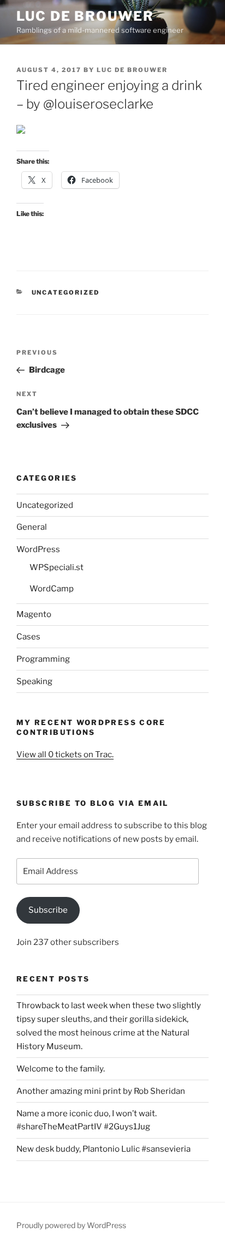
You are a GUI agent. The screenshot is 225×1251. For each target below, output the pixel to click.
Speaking (34, 681)
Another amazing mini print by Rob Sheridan (100, 1091)
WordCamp (51, 589)
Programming (43, 659)
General (31, 527)
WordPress (38, 549)
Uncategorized (66, 292)
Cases (28, 637)
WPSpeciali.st (56, 567)
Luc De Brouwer (85, 16)
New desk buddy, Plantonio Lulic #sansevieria (103, 1149)
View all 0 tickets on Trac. (65, 754)
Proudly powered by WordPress (71, 1225)
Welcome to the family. (60, 1069)
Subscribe (48, 910)
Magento (33, 614)
